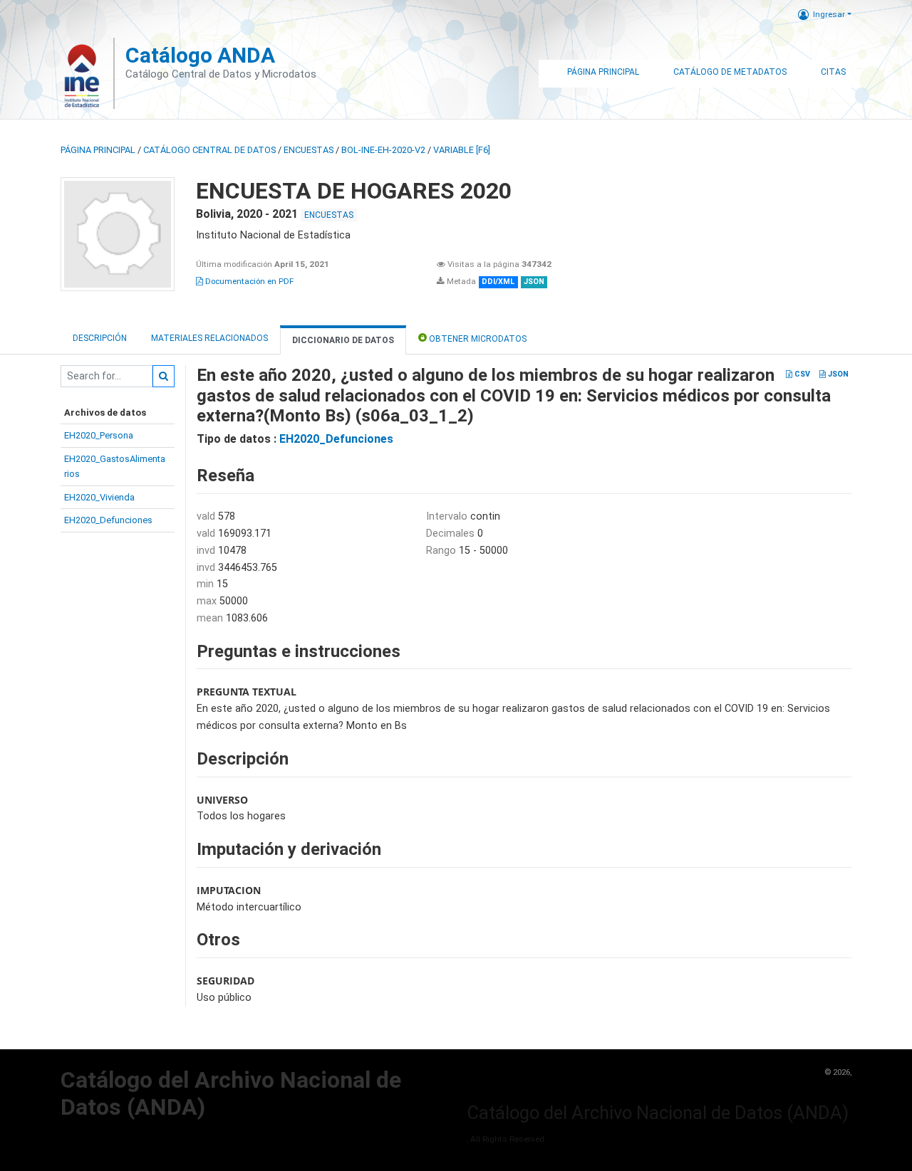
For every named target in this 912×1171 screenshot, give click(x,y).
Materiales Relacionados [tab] (209, 338)
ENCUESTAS (308, 150)
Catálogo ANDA (200, 55)
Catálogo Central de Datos (209, 150)
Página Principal (603, 72)
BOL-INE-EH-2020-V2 (383, 150)
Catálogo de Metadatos (730, 72)
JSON (837, 374)
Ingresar (829, 14)
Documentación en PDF (248, 281)
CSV (801, 374)
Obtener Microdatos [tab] (477, 339)
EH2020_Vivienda (99, 497)
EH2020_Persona (98, 435)
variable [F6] (461, 150)
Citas (833, 72)
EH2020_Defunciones (108, 520)
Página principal (98, 150)
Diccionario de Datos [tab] (343, 340)
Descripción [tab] (100, 338)
